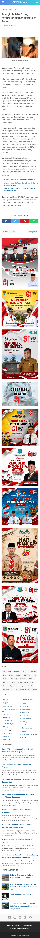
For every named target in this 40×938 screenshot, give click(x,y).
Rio (32, 686)
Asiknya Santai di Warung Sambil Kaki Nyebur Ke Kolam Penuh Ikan (21, 184)
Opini (11, 686)
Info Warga (14, 678)
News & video (28, 682)
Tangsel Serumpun (24, 689)
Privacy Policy (27, 925)
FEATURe (19, 675)
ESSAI (11, 675)
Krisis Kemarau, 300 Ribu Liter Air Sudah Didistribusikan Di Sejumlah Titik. (23, 886)
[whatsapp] (33, 221)
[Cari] (37, 3)
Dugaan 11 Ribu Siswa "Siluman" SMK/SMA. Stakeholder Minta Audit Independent (23, 906)
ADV (4, 671)
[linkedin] (25, 918)
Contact (17, 925)
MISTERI (31, 678)
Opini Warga (19, 686)
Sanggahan (6, 689)
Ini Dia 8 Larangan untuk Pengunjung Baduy (19, 179)
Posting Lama (32, 232)
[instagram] (14, 918)
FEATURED (27, 675)
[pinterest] (24, 221)
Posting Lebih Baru (9, 232)
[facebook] (6, 221)
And (9, 671)
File (35, 675)
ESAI (4, 675)
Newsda (5, 686)
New (13, 682)
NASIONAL (6, 682)
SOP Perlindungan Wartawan (20, 928)
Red (27, 686)
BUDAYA (16, 671)
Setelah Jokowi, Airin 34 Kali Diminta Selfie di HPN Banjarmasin (19, 189)
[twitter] (15, 221)
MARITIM (23, 678)
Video (35, 689)
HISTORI (5, 678)
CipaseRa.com (24, 935)
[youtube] (30, 918)
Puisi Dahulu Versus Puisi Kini (21, 894)
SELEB (14, 689)
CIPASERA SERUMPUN (29, 671)
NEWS (20, 682)
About (9, 925)
